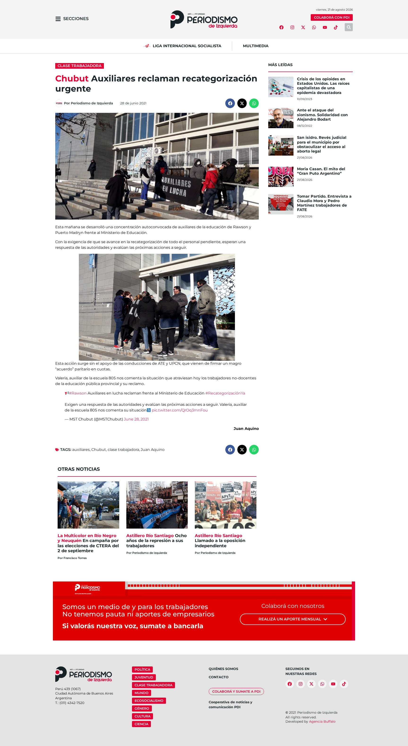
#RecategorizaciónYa (225, 393)
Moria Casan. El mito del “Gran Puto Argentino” (321, 171)
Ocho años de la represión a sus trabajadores (156, 540)
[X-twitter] (303, 27)
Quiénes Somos (223, 669)
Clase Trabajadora (80, 66)
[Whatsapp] (314, 27)
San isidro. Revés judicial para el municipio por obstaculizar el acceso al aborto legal (321, 144)
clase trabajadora (123, 449)
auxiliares (81, 449)
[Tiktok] (336, 27)
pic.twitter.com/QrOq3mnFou (180, 410)
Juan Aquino (153, 449)
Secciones (76, 18)
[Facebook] (281, 27)
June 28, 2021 (136, 419)
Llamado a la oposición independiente (220, 540)
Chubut (98, 449)
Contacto (219, 677)
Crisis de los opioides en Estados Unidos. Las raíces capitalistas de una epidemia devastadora (323, 86)
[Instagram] (292, 27)
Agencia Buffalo (322, 721)
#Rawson (78, 393)
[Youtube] (325, 27)
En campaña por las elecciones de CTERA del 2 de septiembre (88, 543)
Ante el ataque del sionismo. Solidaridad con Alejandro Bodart (322, 114)
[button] (230, 103)
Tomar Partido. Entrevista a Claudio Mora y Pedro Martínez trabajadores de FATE (324, 203)
